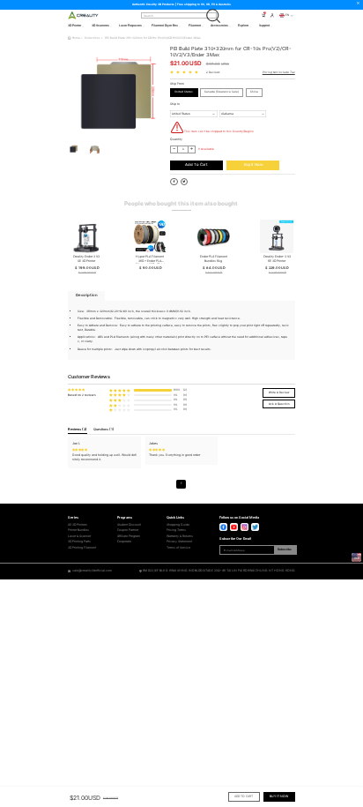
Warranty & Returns (180, 536)
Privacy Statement (179, 541)
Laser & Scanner (79, 536)
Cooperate (124, 541)
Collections (92, 38)
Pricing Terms (176, 530)
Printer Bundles (78, 530)
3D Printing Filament (82, 547)
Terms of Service (178, 547)
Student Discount (129, 525)
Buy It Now (253, 164)
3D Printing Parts (79, 541)
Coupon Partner (127, 530)
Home (76, 38)
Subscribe (285, 549)
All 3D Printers (77, 525)
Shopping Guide (178, 525)
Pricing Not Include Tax (279, 72)
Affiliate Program (128, 536)
